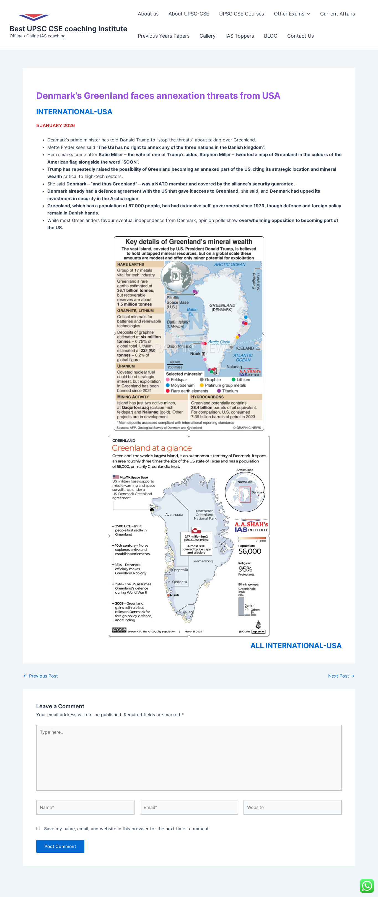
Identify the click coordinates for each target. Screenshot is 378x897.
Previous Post (41, 676)
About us (148, 14)
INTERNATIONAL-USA (74, 111)
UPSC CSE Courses (241, 14)
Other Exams (289, 14)
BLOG (270, 36)
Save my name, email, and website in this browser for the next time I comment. (127, 828)
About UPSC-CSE (189, 14)
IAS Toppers (240, 36)
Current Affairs (337, 14)
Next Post (341, 676)
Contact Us (300, 36)
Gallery (208, 36)
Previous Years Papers (164, 36)
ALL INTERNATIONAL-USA (296, 645)
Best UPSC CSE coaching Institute (68, 28)
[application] (307, 14)
